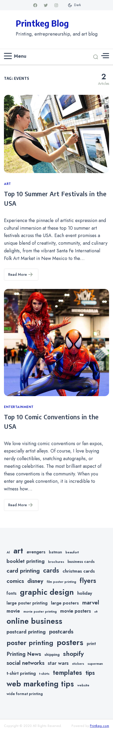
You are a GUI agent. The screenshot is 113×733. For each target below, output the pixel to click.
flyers (88, 580)
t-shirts (44, 673)
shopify (73, 653)
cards (51, 570)
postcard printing (26, 631)
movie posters (75, 611)
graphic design (47, 592)
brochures (56, 561)
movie (13, 610)
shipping (52, 654)
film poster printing (61, 581)
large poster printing (27, 603)
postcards (61, 632)
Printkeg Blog (42, 23)
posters (70, 642)
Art (7, 183)
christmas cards (79, 571)
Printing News (24, 654)
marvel (90, 603)
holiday (84, 593)
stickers (78, 663)
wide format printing (25, 693)
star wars (58, 663)
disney (35, 581)
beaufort (72, 552)
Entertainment (19, 407)
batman (55, 552)
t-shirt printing (21, 673)
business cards (81, 561)
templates (67, 672)
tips (90, 672)
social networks (25, 663)
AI (8, 552)
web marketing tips (40, 683)
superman (95, 663)
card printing (23, 570)
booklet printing (26, 561)
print (91, 644)
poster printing (30, 643)
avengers (36, 552)
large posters (65, 603)
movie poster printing (40, 611)
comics (15, 581)
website (83, 685)
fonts (12, 593)
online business (34, 621)
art (18, 550)
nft (95, 612)
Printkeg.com (99, 726)
